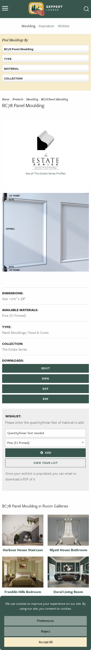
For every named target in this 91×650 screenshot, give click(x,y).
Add (48, 452)
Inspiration (46, 25)
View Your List (45, 463)
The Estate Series (14, 349)
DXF (45, 389)
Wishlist (64, 25)
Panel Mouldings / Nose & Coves (25, 332)
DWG (45, 378)
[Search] (86, 9)
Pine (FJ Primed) (14, 315)
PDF (45, 399)
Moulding (28, 25)
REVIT (45, 368)
